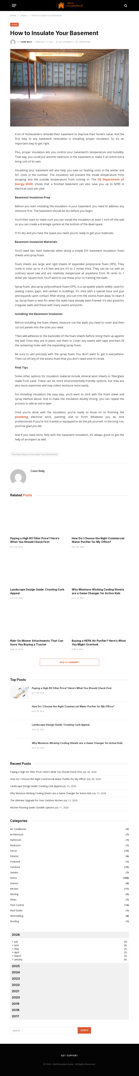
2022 (16, 985)
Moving (14, 894)
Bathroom (16, 839)
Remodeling (16, 915)
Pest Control (17, 905)
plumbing (21, 417)
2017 (15, 1016)
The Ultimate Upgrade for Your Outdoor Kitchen (36, 800)
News (13, 899)
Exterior (14, 856)
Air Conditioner (18, 829)
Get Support (69, 1055)
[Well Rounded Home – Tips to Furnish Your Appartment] (69, 5)
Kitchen (14, 888)
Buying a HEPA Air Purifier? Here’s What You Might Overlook (99, 642)
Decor (13, 850)
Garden (14, 872)
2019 (15, 1003)
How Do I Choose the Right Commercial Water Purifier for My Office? (98, 540)
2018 (15, 1010)
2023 (16, 978)
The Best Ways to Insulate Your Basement (34, 454)
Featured (15, 861)
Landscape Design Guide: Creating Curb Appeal (37, 591)
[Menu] (14, 5)
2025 (16, 966)
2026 (16, 934)
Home (14, 24)
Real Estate (16, 910)
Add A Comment (69, 662)
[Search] (125, 5)
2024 (16, 972)
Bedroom (15, 845)
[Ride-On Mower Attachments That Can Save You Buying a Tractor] (38, 620)
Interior (14, 883)
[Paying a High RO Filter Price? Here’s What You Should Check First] (38, 518)
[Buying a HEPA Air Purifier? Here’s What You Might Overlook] (100, 620)
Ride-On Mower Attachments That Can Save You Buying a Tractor (36, 642)
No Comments (66, 42)
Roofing (14, 921)
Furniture (15, 867)
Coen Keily (26, 42)
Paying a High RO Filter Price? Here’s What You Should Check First (34, 540)
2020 (16, 997)
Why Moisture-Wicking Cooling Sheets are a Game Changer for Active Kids (98, 591)
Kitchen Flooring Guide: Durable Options (32, 807)
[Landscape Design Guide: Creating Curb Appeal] (38, 569)
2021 (15, 991)
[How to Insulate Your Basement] (69, 88)
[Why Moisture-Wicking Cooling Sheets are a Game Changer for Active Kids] (100, 569)
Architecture (16, 834)
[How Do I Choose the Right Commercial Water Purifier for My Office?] (100, 518)
